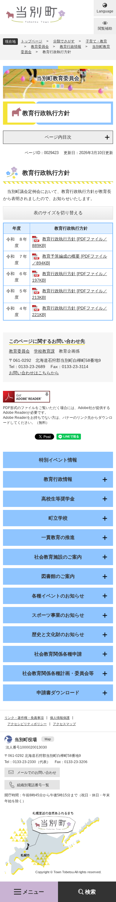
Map (48, 739)
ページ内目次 (58, 136)
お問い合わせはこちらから (34, 372)
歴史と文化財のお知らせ (58, 634)
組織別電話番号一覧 (33, 785)
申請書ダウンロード (58, 692)
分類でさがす (64, 41)
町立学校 (58, 518)
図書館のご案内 (58, 576)
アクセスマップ (64, 724)
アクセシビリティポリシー (27, 724)
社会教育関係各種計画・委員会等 (58, 673)
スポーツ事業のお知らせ (58, 615)
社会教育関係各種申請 (58, 654)
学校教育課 (44, 351)
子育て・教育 (96, 41)
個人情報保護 (60, 717)
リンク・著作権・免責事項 (24, 717)
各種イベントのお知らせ (58, 595)
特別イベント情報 (58, 459)
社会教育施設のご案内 (58, 556)
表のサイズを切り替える (58, 212)
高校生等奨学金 (58, 498)
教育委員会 (40, 47)
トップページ (31, 41)
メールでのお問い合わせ (36, 773)
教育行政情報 (70, 47)
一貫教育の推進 (58, 537)
